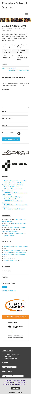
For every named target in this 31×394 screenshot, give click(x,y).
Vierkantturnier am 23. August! (13, 197)
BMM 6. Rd (7, 258)
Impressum (7, 356)
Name (4, 111)
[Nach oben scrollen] (28, 391)
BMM (23, 28)
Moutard (17, 28)
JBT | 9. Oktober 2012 (9, 68)
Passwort (4, 277)
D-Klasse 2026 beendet (11, 187)
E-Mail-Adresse (7, 118)
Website (4, 125)
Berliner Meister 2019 (10, 260)
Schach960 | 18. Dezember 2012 (18, 70)
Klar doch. (15, 388)
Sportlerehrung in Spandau (10, 231)
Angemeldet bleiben (9, 283)
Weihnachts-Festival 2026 (12, 354)
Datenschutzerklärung (10, 358)
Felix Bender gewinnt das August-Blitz (15, 181)
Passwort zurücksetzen (9, 290)
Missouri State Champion (18, 227)
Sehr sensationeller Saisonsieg (13, 250)
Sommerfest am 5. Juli (10, 199)
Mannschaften (6, 30)
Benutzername (6, 271)
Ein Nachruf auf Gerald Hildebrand (14, 209)
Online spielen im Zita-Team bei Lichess (16, 246)
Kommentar (6, 89)
